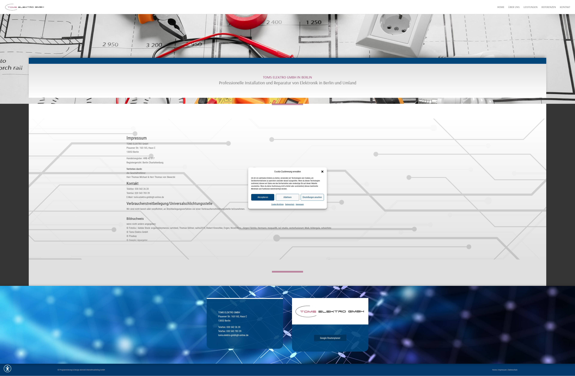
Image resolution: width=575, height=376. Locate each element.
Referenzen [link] (548, 7)
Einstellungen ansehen (312, 197)
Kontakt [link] (565, 7)
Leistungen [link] (530, 7)
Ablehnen (287, 197)
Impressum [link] (300, 204)
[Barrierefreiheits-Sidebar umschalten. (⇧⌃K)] (7, 368)
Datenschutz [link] (289, 204)
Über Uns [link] (514, 7)
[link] (24, 6)
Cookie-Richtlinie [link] (277, 204)
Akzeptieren (263, 197)
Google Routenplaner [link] (330, 338)
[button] (322, 171)
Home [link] (500, 7)
